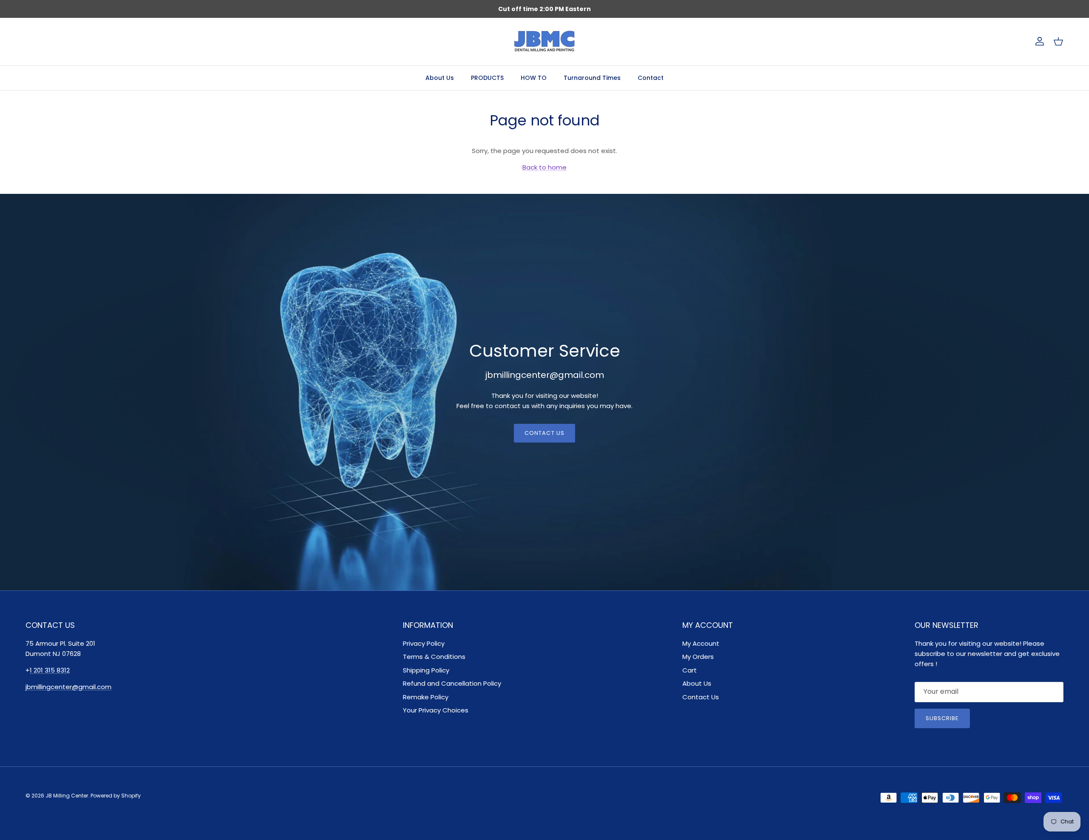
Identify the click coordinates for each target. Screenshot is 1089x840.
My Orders (698, 656)
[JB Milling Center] (544, 41)
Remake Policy (425, 696)
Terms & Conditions (434, 656)
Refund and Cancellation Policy (452, 683)
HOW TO (534, 78)
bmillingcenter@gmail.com (69, 686)
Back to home (544, 167)
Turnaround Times (592, 78)
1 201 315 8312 (50, 670)
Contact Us (544, 433)
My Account (700, 643)
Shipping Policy (426, 670)
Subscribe (942, 718)
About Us (439, 78)
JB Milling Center (67, 795)
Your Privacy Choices (435, 710)
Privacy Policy (424, 643)
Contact (651, 78)
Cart (689, 670)
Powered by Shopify (116, 795)
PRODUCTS (487, 78)
